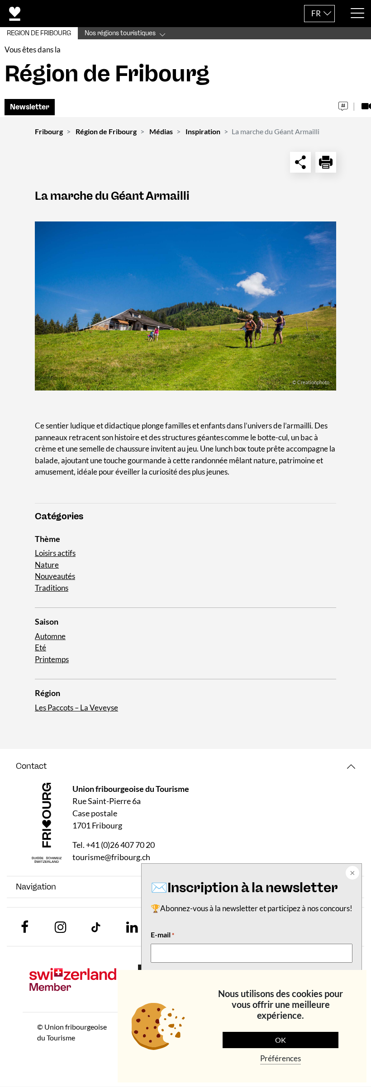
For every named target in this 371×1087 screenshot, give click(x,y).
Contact (31, 766)
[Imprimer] (325, 162)
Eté (40, 647)
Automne (50, 636)
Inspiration (203, 131)
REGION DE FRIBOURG (39, 33)
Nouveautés (55, 576)
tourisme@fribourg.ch (111, 857)
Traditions (51, 588)
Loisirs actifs (55, 553)
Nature (47, 564)
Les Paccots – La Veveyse (76, 707)
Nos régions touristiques (120, 33)
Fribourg (49, 131)
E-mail (162, 934)
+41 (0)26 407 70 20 (120, 845)
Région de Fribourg (106, 131)
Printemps (52, 659)
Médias (161, 131)
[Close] (351, 874)
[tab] (185, 766)
